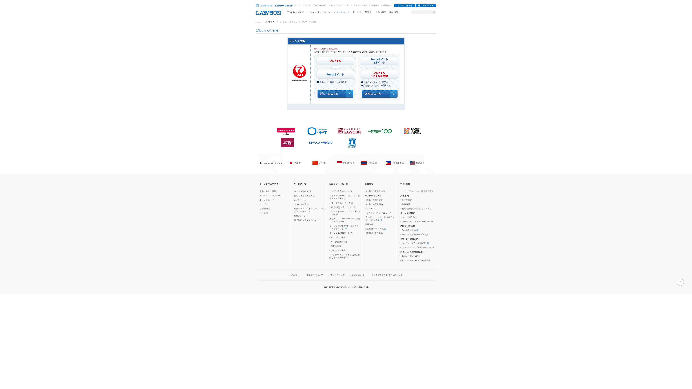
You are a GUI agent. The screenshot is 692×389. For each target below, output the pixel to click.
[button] (680, 285)
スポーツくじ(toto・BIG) (341, 203)
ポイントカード (271, 22)
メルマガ (307, 5)
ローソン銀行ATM (302, 191)
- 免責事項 (405, 204)
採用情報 (387, 5)
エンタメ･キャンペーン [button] (319, 12)
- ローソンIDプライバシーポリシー (416, 221)
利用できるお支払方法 (304, 195)
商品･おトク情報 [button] (295, 12)
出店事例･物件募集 (374, 233)
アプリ (298, 5)
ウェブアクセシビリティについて (387, 275)
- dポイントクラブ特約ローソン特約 (417, 247)
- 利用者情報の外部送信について (415, 208)
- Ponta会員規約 (408, 230)
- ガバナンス (371, 208)
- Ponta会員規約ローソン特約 (414, 234)
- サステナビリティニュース (378, 213)
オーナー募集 (362, 5)
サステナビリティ (344, 5)
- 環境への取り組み (374, 200)
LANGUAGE (427, 6)
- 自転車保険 (335, 246)
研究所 (368, 12)
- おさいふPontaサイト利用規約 (415, 260)
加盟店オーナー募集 (374, 229)
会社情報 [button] (394, 12)
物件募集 (375, 5)
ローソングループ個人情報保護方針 (417, 191)
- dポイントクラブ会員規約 (413, 243)
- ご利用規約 (406, 200)
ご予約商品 (380, 12)
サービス (264, 204)
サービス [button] (357, 12)
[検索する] (434, 12)
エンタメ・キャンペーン (271, 195)
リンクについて (337, 275)
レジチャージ (300, 200)
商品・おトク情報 (268, 191)
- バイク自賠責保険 (338, 242)
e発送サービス (301, 216)
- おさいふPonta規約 (410, 256)
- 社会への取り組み (374, 204)
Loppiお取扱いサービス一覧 (342, 207)
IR (332, 5)
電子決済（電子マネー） (305, 220)
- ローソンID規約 (408, 217)
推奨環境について (315, 275)
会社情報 (264, 213)
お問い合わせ (406, 6)
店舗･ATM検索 (319, 5)
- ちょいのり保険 (337, 237)
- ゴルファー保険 (337, 250)
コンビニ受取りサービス (340, 191)
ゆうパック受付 (301, 204)
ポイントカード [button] (341, 12)
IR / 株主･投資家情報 (375, 191)
